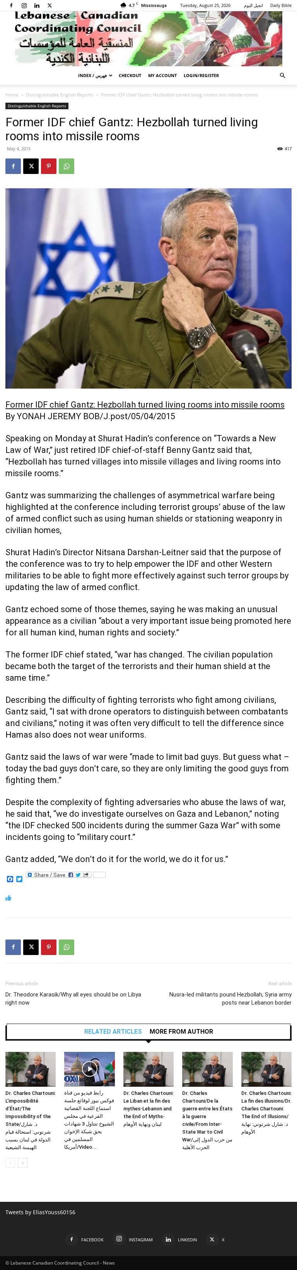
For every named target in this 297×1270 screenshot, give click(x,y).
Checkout (130, 75)
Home (12, 94)
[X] (49, 5)
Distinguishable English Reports (60, 94)
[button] (282, 75)
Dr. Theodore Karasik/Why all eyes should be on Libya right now (73, 998)
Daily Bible (281, 5)
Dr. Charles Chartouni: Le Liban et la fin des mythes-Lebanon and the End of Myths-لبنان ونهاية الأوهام (148, 1108)
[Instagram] (24, 5)
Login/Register (201, 75)
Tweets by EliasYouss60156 (40, 1212)
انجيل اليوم (253, 5)
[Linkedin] (37, 5)
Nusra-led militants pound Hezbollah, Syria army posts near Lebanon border (230, 998)
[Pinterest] (48, 166)
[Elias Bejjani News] (148, 38)
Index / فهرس (92, 75)
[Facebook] (11, 5)
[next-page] (22, 1163)
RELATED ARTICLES (113, 1032)
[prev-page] (10, 1163)
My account (162, 75)
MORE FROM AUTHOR (181, 1032)
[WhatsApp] (66, 166)
